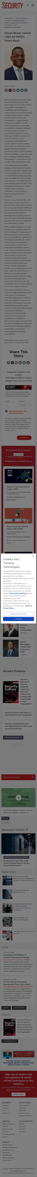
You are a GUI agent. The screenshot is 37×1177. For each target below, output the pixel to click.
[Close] (33, 556)
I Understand (18, 619)
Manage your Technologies (18, 614)
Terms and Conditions (18, 593)
